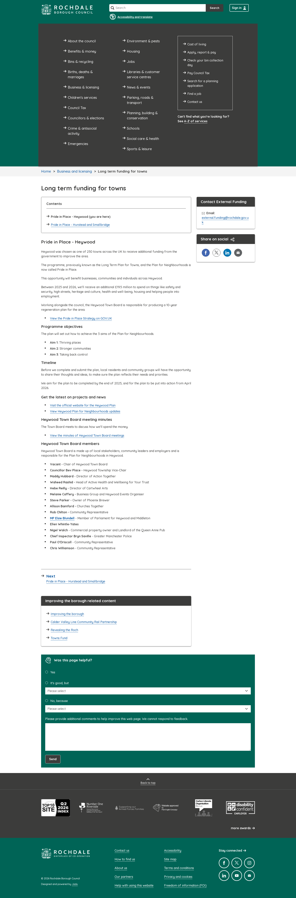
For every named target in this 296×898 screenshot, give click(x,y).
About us (121, 868)
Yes (52, 672)
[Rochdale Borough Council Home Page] (67, 9)
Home (46, 171)
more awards (241, 828)
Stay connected (230, 850)
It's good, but (59, 683)
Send (53, 759)
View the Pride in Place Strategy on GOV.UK (81, 318)
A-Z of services (195, 121)
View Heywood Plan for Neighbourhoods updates (85, 411)
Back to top (148, 782)
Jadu (75, 884)
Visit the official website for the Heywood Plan (82, 405)
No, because (59, 701)
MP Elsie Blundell (62, 518)
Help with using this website (134, 885)
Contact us (122, 850)
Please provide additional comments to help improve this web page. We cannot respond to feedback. (116, 719)
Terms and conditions (179, 868)
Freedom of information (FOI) (185, 885)
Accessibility (172, 850)
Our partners (124, 877)
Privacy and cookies (178, 877)
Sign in (237, 8)
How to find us (125, 859)
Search (214, 8)
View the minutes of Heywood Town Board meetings (87, 435)
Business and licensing (74, 171)
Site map (170, 859)
